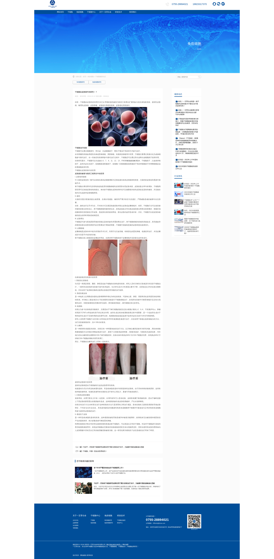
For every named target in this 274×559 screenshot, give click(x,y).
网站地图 (125, 544)
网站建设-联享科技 (86, 555)
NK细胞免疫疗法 (102, 546)
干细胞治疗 (122, 546)
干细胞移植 (113, 546)
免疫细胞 (91, 76)
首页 (84, 76)
